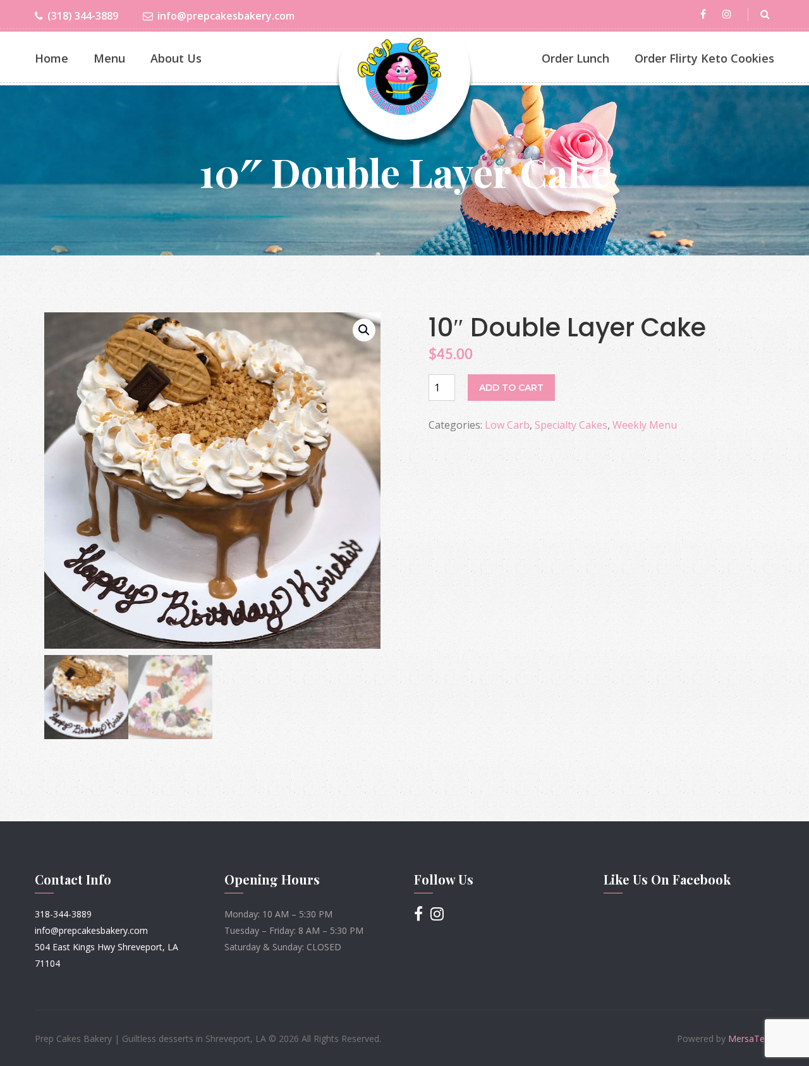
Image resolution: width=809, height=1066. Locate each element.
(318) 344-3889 (82, 16)
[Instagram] (729, 14)
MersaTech (751, 1038)
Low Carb (507, 425)
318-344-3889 (63, 914)
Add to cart (511, 387)
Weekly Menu (644, 425)
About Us (176, 58)
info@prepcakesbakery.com (226, 16)
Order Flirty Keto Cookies (704, 58)
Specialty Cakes (571, 425)
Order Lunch (575, 58)
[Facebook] (705, 14)
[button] (364, 330)
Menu (109, 58)
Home (51, 58)
